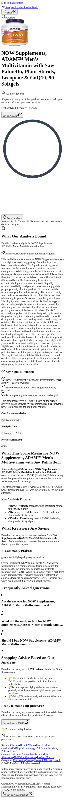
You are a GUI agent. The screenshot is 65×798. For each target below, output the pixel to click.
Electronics (19, 760)
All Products (43, 748)
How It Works (27, 745)
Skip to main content (12, 2)
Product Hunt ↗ (45, 757)
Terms (12, 751)
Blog (17, 748)
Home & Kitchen (43, 760)
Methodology (28, 748)
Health (57, 760)
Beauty (29, 760)
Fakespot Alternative (22, 754)
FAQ (11, 748)
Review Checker (10, 745)
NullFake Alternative (25, 757)
